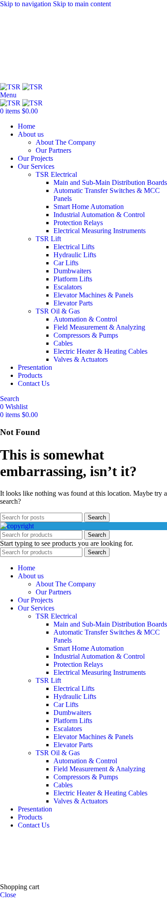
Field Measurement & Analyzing (99, 327)
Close (8, 895)
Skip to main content (82, 4)
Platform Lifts (72, 279)
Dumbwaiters (72, 271)
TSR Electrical (56, 174)
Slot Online (151, 840)
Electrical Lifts (73, 247)
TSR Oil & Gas (58, 311)
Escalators (67, 287)
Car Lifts (65, 263)
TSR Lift (48, 239)
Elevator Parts (73, 303)
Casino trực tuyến (25, 863)
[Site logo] (11, 87)
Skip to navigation (26, 4)
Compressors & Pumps (85, 335)
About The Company (66, 142)
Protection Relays (78, 222)
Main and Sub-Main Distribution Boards (110, 182)
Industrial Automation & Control (99, 214)
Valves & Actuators (80, 359)
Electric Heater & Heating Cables (100, 351)
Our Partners (53, 150)
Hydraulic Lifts (74, 255)
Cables (63, 343)
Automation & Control (85, 319)
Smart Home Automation (88, 206)
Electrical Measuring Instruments (99, 230)
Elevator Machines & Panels (93, 295)
